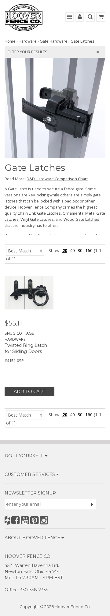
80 (80, 250)
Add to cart (30, 391)
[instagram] (44, 520)
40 (72, 250)
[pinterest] (34, 520)
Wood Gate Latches (81, 219)
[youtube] (25, 520)
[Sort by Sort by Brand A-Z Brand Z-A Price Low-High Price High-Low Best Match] (25, 250)
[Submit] (92, 504)
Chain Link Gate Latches (39, 213)
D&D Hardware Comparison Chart (57, 178)
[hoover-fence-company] (7, 520)
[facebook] (15, 520)
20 (64, 250)
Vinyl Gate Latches (37, 219)
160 (89, 250)
